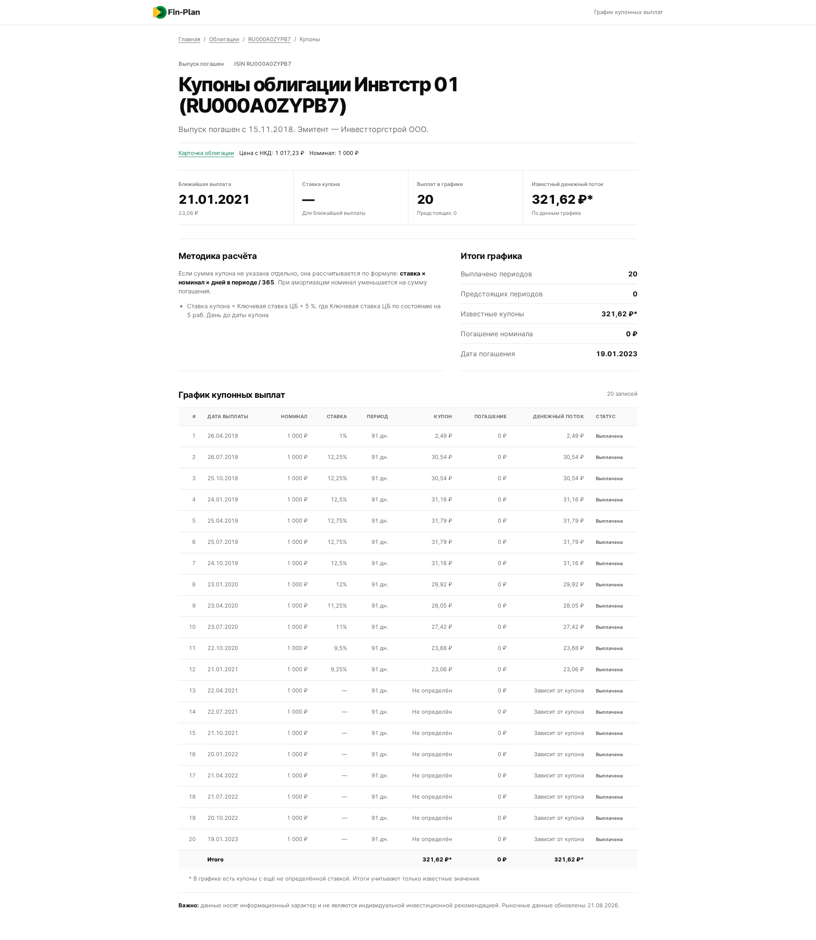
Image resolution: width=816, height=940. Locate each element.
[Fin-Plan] (176, 12)
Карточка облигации (206, 152)
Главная (189, 39)
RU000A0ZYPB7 (269, 39)
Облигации (224, 39)
